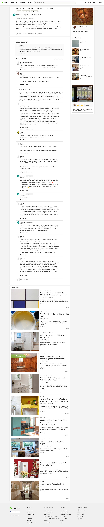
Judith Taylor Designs (47, 446)
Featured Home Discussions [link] (32, 8)
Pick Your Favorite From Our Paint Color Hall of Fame (53, 464)
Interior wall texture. (84, 41)
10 (68, 477)
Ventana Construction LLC (48, 424)
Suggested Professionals (66, 514)
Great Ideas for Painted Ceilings (52, 484)
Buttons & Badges (47, 522)
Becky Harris (45, 382)
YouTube (81, 516)
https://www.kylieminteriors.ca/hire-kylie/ (48, 77)
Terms (28, 516)
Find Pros (14, 2)
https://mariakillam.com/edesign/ (40, 81)
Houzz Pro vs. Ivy (47, 514)
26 (68, 498)
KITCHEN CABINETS (45, 417)
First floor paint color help (85, 57)
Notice (32, 514)
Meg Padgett (45, 318)
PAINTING (42, 353)
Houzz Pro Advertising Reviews (50, 516)
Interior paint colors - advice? (84, 66)
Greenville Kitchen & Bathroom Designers (34, 96)
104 (68, 413)
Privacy (28, 514)
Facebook (82, 514)
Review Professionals (65, 512)
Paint (19, 11)
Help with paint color (84, 49)
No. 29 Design (45, 339)
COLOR (42, 460)
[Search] (35, 2)
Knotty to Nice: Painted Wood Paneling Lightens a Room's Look (52, 357)
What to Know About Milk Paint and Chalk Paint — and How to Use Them (54, 400)
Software (22, 2)
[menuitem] (14, 3)
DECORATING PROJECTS (46, 332)
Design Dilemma (34, 11)
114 (68, 456)
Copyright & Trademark (32, 522)
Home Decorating (26, 11)
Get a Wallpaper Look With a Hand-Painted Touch (53, 336)
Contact (62, 520)
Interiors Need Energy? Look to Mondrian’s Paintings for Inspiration (53, 294)
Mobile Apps (29, 520)
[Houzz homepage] (5, 2)
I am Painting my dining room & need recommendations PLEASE (86, 75)
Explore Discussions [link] (20, 8)
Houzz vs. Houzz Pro (48, 512)
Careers (28, 512)
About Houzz (29, 510)
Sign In (62, 522)
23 (68, 328)
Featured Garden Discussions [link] (46, 8)
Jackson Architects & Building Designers (34, 100)
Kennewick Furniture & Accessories (34, 99)
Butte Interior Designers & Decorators (47, 92)
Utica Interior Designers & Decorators (33, 95)
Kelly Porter (45, 467)
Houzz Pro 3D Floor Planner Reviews (52, 518)
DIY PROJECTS (43, 311)
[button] (41, 49)
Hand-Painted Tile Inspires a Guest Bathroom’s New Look (53, 379)
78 (68, 350)
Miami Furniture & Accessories (31, 98)
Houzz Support (63, 518)
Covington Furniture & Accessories (46, 98)
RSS (81, 518)
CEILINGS (42, 481)
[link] (84, 105)
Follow (40, 33)
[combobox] (55, 2)
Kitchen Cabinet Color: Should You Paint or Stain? (53, 421)
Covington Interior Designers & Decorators (28, 92)
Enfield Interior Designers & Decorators (38, 93)
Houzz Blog (82, 510)
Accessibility (63, 516)
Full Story (42, 303)
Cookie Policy (29, 518)
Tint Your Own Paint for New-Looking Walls (54, 315)
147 (68, 371)
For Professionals (47, 510)
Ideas (29, 2)
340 (68, 435)
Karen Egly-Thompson (47, 297)
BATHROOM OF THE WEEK (46, 375)
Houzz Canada (63, 510)
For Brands (46, 520)
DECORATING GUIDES (45, 290)
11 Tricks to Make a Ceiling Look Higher (52, 443)
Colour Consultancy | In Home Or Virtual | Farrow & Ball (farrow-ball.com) (38, 150)
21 (68, 307)
